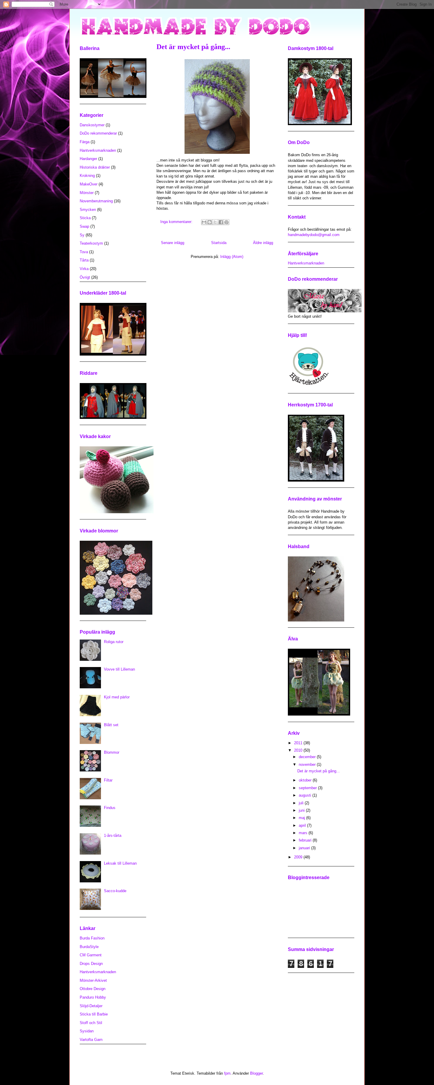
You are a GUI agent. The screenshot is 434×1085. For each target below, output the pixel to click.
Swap (84, 226)
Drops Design (91, 963)
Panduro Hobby (93, 997)
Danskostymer (92, 125)
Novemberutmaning (96, 201)
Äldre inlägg (263, 242)
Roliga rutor (113, 642)
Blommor (111, 752)
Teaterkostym (91, 243)
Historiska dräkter (95, 167)
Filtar (108, 780)
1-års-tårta (112, 835)
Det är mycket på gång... (193, 47)
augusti (305, 795)
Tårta (84, 260)
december (308, 757)
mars (304, 833)
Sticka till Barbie (94, 1014)
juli (302, 803)
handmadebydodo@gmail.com (314, 235)
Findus (109, 807)
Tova (84, 252)
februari (306, 840)
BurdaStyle (89, 946)
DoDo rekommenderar (98, 133)
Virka (84, 269)
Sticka (85, 218)
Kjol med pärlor (117, 697)
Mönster (87, 192)
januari (305, 848)
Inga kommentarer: (177, 221)
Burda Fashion (92, 938)
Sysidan (87, 1031)
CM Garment (91, 955)
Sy (82, 235)
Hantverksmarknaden (98, 150)
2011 (299, 743)
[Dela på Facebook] (221, 222)
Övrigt (85, 277)
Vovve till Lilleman (119, 669)
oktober (306, 780)
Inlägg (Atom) (231, 256)
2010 (299, 750)
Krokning (87, 175)
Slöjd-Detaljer (91, 1006)
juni (302, 810)
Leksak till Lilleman (120, 863)
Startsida (218, 242)
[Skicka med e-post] (204, 222)
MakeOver (88, 184)
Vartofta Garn (91, 1039)
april (303, 825)
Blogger (256, 1073)
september (308, 788)
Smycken (88, 209)
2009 (299, 857)
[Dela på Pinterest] (226, 222)
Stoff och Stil (91, 1023)
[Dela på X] (215, 222)
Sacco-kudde (115, 891)
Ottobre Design (92, 988)
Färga (84, 142)
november (308, 764)
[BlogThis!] (210, 222)
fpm (227, 1073)
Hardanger (88, 158)
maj (302, 818)
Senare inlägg (172, 242)
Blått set (111, 725)
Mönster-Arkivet (93, 980)
